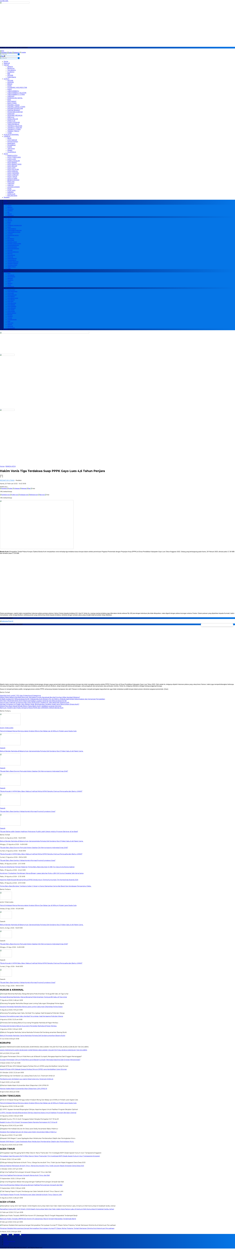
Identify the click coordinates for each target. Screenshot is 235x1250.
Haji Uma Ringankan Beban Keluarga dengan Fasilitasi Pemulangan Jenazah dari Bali (31, 1184)
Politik (9, 147)
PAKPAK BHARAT (13, 110)
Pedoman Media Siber (9, 1240)
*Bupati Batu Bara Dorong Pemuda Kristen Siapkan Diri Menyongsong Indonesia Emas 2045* (34, 943)
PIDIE (9, 189)
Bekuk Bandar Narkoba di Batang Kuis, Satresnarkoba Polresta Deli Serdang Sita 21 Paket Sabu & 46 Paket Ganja (42, 924)
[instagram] (15, 52)
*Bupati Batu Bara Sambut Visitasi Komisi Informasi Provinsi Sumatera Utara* (27, 982)
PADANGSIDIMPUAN (15, 108)
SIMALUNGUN (12, 119)
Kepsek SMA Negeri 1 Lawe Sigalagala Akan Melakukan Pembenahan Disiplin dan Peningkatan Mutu (37, 1141)
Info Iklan (6, 1243)
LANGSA (10, 185)
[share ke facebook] (3, 488)
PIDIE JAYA (11, 190)
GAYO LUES (11, 159)
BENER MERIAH (13, 180)
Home (6, 61)
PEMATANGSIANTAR (15, 112)
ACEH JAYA (11, 168)
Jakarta (10, 66)
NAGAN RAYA (12, 195)
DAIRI (9, 86)
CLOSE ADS (4, 1)
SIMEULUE (11, 121)
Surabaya (10, 72)
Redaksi (6, 197)
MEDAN (10, 75)
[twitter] (9, 52)
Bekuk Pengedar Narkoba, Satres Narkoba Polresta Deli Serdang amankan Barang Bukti (32, 1035)
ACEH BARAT (12, 162)
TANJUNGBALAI (13, 124)
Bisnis (9, 138)
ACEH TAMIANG (13, 173)
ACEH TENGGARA (14, 157)
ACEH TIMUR (12, 176)
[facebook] (3, 52)
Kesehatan (11, 143)
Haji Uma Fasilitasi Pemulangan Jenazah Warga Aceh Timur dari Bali (25, 1174)
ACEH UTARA (12, 178)
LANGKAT (11, 96)
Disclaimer (6, 1242)
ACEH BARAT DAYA (14, 164)
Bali (8, 73)
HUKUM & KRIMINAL (11, 134)
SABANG (10, 192)
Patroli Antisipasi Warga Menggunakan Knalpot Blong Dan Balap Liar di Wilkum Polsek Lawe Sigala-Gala (38, 905)
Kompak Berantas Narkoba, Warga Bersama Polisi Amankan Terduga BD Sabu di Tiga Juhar (33, 996)
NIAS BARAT (11, 101)
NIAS (9, 100)
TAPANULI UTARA (14, 129)
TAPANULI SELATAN (14, 126)
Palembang (11, 77)
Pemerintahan (12, 141)
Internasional (12, 140)
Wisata (9, 150)
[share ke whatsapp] (16, 488)
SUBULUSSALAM (13, 122)
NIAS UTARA (12, 103)
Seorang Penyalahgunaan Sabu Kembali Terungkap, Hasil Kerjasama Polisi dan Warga (31, 1015)
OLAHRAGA (11, 152)
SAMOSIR (10, 114)
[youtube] (23, 52)
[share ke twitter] (10, 488)
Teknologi (11, 148)
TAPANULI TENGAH (14, 127)
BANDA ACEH (12, 155)
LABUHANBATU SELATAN (16, 93)
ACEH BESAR (12, 166)
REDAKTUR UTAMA (7, 480)
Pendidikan (11, 145)
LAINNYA (7, 136)
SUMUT (6, 79)
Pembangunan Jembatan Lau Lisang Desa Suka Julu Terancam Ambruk (26, 1078)
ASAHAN (10, 82)
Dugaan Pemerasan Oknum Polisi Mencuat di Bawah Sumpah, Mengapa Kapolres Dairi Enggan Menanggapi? (40, 1059)
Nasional (7, 63)
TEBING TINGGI (13, 131)
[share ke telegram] (23, 488)
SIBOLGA (10, 117)
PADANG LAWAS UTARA (16, 107)
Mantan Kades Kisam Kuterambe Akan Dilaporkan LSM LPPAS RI (23, 1088)
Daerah (6, 65)
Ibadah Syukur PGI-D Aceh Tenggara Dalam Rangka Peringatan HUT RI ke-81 (28, 1121)
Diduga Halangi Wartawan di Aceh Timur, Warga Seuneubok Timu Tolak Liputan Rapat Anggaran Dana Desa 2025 (42, 1165)
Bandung (10, 68)
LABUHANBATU (13, 91)
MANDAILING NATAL (14, 98)
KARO (9, 89)
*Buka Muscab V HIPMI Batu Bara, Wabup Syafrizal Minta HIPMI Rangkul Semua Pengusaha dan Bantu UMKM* (41, 962)
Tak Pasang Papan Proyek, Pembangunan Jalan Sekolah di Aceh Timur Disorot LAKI (31, 1194)
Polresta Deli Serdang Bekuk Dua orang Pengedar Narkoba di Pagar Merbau (28, 1025)
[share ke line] (29, 488)
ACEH (6, 154)
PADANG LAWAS (13, 105)
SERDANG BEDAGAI (14, 115)
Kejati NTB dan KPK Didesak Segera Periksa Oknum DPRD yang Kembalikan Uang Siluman (33, 1068)
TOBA (9, 133)
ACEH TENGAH (13, 175)
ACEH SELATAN (13, 169)
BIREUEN (10, 182)
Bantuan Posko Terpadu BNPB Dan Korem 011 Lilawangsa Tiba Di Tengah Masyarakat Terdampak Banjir (38, 1218)
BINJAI (9, 84)
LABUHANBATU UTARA (16, 94)
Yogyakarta (11, 70)
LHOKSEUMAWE (13, 187)
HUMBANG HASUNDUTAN (17, 87)
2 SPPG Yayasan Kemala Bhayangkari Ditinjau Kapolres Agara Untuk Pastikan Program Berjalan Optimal (38, 1112)
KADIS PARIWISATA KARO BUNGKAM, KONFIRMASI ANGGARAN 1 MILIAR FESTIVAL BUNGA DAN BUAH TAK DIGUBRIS (43, 1049)
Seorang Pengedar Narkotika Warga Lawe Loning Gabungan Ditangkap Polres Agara (31, 1006)
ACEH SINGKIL (12, 171)
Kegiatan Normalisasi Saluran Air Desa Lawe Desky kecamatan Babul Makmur (28, 1131)
